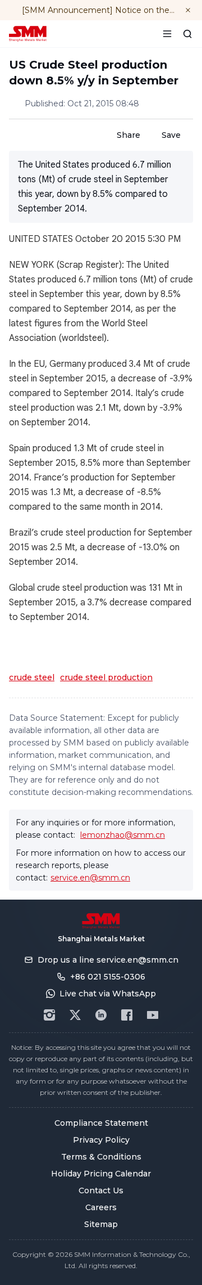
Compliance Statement (101, 1123)
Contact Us (101, 1190)
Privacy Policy (101, 1140)
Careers (101, 1207)
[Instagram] (49, 1015)
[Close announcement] (188, 10)
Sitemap (101, 1224)
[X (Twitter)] (75, 1015)
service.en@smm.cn (90, 878)
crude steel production (106, 677)
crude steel (31, 677)
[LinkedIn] (101, 1015)
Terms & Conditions (101, 1157)
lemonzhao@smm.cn (122, 835)
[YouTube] (152, 1015)
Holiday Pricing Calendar (101, 1174)
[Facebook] (126, 1015)
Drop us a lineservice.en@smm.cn (108, 960)
